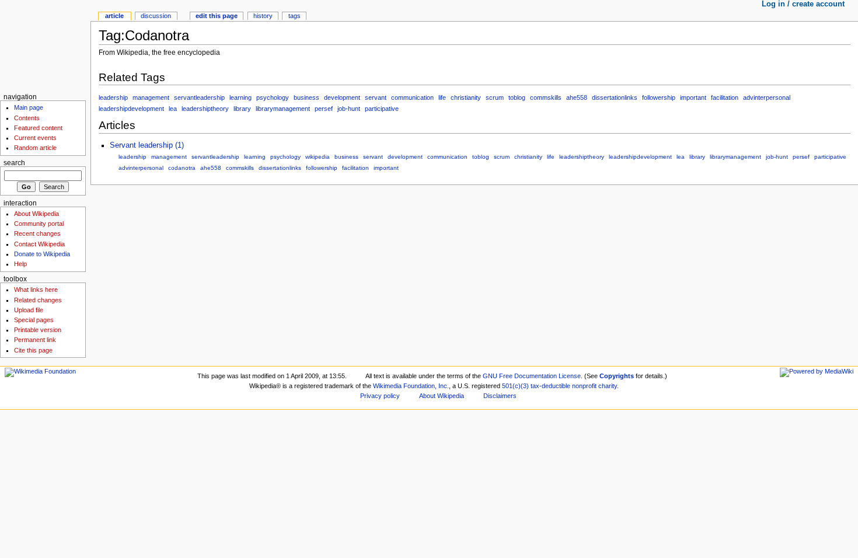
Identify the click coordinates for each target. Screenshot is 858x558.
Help (20, 263)
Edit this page (217, 15)
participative (382, 108)
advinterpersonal (766, 97)
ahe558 (576, 97)
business (306, 97)
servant (375, 97)
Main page (28, 107)
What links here (36, 289)
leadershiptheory (205, 108)
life (442, 97)
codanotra (182, 168)
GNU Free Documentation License (532, 375)
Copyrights (616, 375)
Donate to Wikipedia (42, 253)
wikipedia (317, 157)
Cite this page (33, 350)
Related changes (38, 300)
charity (607, 385)
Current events (35, 137)
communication (412, 97)
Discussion (156, 15)
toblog (516, 97)
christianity (466, 97)
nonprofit (584, 385)
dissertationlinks (614, 97)
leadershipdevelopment (131, 108)
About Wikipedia (36, 213)
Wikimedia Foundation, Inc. (411, 385)
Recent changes (37, 233)
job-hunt (348, 108)
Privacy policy (380, 395)
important (693, 97)
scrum (495, 97)
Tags (294, 15)
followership (658, 97)
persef (324, 108)
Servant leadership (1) (147, 145)
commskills (545, 97)
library (242, 108)
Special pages (34, 319)
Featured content (38, 127)
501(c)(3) (515, 385)
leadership (113, 97)
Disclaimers (500, 395)
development (342, 97)
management (150, 97)
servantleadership (199, 97)
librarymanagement (283, 108)
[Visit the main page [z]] (45, 45)
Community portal (39, 223)
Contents (27, 117)
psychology (272, 97)
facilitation (724, 97)
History (263, 15)
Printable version (37, 329)
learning (240, 97)
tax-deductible (550, 385)
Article (114, 15)
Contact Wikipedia (39, 243)
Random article (35, 147)
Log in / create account (803, 4)
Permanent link (35, 339)
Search (14, 162)
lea (173, 108)
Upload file (28, 309)
